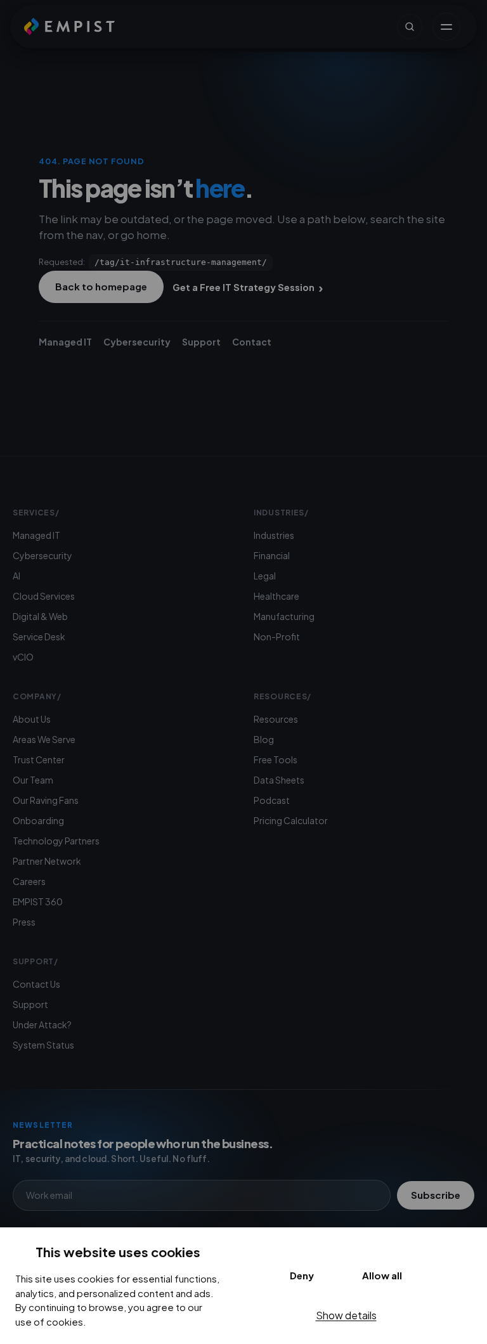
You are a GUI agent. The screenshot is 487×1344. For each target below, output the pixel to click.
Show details (346, 1315)
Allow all (382, 1275)
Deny (302, 1275)
